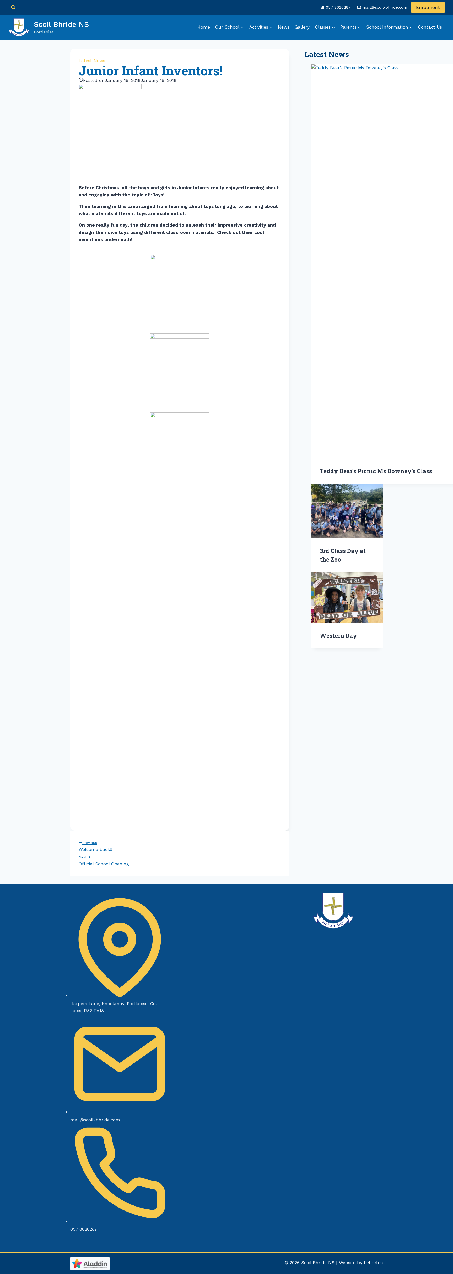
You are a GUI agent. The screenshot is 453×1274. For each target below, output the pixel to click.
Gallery (302, 27)
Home (203, 27)
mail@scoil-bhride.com (95, 1119)
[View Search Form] (13, 7)
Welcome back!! (95, 846)
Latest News (92, 60)
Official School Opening (104, 860)
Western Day (338, 635)
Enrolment (428, 7)
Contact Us (430, 27)
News (283, 27)
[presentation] (347, 511)
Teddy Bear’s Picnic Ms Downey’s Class (376, 471)
